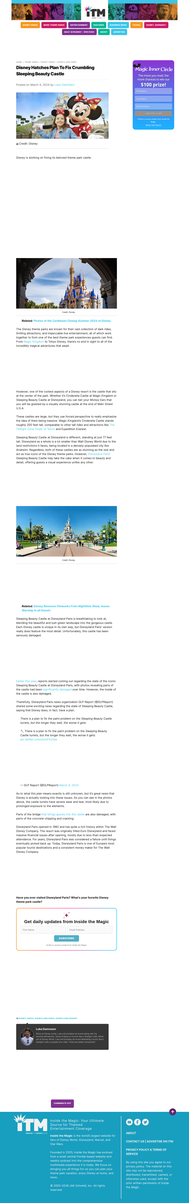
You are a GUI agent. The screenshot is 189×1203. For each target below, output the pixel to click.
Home (19, 62)
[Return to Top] (172, 1111)
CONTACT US (135, 1141)
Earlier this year (26, 681)
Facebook (137, 1122)
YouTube (129, 1122)
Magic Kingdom (34, 341)
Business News (118, 25)
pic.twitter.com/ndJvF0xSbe (38, 739)
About (104, 32)
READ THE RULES (153, 125)
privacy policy (135, 1166)
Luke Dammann (64, 84)
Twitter (145, 1122)
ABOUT (131, 1133)
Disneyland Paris (67, 62)
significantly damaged (57, 689)
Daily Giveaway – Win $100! (79, 32)
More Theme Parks (54, 25)
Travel (137, 25)
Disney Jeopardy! (156, 25)
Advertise (119, 32)
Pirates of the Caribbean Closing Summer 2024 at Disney (72, 320)
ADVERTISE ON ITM (160, 1141)
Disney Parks (30, 25)
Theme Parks (31, 62)
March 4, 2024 (68, 785)
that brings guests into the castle (63, 814)
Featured (99, 25)
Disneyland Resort (66, 1018)
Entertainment (79, 25)
